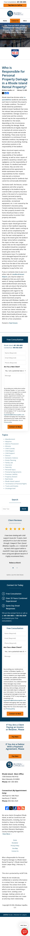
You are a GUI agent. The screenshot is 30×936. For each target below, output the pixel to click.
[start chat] (24, 931)
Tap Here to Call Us (15, 5)
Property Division (11, 477)
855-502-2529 (13, 801)
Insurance (8, 465)
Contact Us (15, 21)
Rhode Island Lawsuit (12, 481)
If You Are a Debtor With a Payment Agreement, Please (15, 746)
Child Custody (10, 448)
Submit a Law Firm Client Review (15, 575)
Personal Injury (10, 470)
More (25, 21)
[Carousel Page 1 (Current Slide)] (13, 568)
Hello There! (23, 925)
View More (6, 834)
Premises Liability (11, 474)
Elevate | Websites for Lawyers (15, 915)
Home (5, 21)
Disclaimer (15, 843)
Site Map (15, 848)
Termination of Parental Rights (16, 484)
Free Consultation (15, 339)
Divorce (7, 455)
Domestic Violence (11, 458)
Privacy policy (8, 422)
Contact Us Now (15, 427)
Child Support (10, 453)
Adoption (8, 441)
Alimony (8, 446)
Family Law (9, 463)
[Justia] (15, 808)
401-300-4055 (13, 782)
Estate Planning (10, 460)
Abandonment (10, 439)
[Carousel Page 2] (17, 568)
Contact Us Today (15, 585)
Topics (5, 434)
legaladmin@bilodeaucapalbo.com (14, 414)
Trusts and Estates (11, 486)
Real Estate (13, 323)
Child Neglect (9, 451)
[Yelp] (19, 808)
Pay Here (15, 737)
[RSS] (23, 808)
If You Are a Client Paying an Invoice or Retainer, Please (15, 727)
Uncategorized (10, 488)
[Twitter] (11, 808)
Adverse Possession (12, 444)
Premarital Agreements (13, 472)
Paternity (8, 467)
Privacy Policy (15, 846)
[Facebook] (7, 808)
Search (24, 509)
